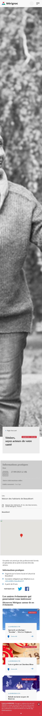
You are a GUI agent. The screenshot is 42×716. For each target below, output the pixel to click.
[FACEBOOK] (25, 589)
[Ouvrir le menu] (38, 3)
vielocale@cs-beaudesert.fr (14, 581)
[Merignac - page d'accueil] (21, 3)
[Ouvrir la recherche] (32, 3)
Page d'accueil (12, 431)
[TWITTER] (19, 589)
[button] (21, 535)
